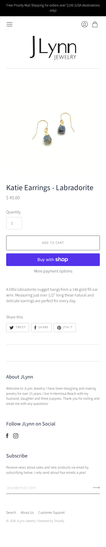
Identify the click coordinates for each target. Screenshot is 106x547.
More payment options (53, 271)
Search (11, 512)
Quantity (13, 212)
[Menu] (9, 24)
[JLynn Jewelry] (53, 48)
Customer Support (51, 512)
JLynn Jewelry (26, 521)
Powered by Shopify (50, 521)
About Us (27, 512)
